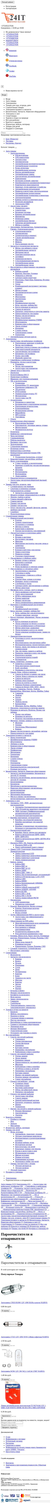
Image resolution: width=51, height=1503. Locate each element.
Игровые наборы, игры (24, 1142)
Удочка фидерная (22, 1043)
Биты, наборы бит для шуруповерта (29, 613)
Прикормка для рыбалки (25, 1050)
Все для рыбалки (12, 1035)
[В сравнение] (14, 1311)
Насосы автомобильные (25, 172)
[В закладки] (11, 1311)
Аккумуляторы (21, 1113)
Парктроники (20, 179)
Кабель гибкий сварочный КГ (27, 887)
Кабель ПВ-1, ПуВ (22, 894)
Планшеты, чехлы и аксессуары (23, 362)
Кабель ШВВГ (21, 881)
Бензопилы (14, 784)
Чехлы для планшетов (24, 366)
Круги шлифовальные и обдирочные (30, 626)
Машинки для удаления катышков (24, 379)
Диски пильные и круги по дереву (29, 630)
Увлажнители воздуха (24, 430)
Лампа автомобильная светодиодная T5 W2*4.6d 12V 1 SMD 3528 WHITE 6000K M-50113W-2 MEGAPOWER (23, 1407)
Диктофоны (20, 417)
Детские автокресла (23, 1166)
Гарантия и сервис (13, 1445)
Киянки (18, 729)
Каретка (18, 982)
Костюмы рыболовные (24, 1088)
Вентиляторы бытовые (24, 423)
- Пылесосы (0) (30, 1191)
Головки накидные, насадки (26, 615)
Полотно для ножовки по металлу (29, 719)
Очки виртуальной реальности (27, 349)
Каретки (18, 974)
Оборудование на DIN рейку (22, 921)
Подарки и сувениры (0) (38, 1228)
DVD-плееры (20, 392)
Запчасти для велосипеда (20, 957)
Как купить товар (13, 1452)
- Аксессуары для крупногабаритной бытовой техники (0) (25, 1215)
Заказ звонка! (18, 32)
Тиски (17, 284)
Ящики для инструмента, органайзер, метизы (28, 731)
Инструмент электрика (19, 951)
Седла (17, 967)
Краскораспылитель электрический (24, 767)
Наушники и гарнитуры (25, 402)
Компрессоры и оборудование (27, 324)
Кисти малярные (22, 565)
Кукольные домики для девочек (28, 1149)
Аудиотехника (16, 400)
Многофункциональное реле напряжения (32, 923)
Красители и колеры (23, 655)
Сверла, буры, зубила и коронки (23, 672)
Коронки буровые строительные (28, 685)
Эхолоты (18, 1115)
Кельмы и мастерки (23, 537)
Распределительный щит (20, 830)
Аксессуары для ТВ (23, 398)
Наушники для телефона (25, 354)
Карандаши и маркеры (24, 529)
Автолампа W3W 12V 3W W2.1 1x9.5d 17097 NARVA (23, 1371)
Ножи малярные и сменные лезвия (29, 567)
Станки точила (21, 330)
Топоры (18, 725)
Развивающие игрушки (24, 1159)
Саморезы (19, 693)
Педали (18, 963)
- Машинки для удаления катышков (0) (24, 1194)
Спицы (18, 986)
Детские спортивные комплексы (28, 1136)
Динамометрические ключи (26, 292)
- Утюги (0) (37, 1197)
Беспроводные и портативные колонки (31, 404)
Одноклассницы (15, 61)
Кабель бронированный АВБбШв (29, 883)
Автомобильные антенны (25, 170)
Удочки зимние (21, 1056)
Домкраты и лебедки (23, 276)
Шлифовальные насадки (25, 303)
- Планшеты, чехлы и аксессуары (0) (27, 1188)
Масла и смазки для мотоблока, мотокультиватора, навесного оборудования (28, 798)
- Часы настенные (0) (35, 1201)
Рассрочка (10, 1443)
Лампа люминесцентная (25, 860)
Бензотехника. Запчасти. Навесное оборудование (26, 771)
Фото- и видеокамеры (19, 461)
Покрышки (19, 965)
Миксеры (19, 541)
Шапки (18, 1105)
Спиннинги (20, 1039)
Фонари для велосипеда (20, 993)
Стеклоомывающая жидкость (27, 261)
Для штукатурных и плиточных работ (25, 533)
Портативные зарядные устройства (29, 343)
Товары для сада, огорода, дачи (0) (15, 1218)
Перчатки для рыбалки (24, 1092)
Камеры (18, 959)
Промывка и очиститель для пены (29, 670)
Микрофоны (20, 413)
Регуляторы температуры (25, 925)
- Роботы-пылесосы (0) (27, 1203)
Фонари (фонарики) (18, 1029)
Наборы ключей (21, 271)
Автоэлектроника (17, 153)
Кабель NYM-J (21, 885)
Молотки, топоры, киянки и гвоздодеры (26, 721)
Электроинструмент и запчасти (18, 735)
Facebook (12, 66)
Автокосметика (21, 233)
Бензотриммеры (16, 782)
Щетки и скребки (22, 225)
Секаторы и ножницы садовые (22, 489)
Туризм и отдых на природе (17, 1010)
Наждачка (19, 301)
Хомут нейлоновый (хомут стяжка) (29, 847)
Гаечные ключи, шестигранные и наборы (32, 586)
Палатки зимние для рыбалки (27, 1077)
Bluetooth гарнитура (23, 358)
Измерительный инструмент (22, 518)
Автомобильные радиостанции (27, 193)
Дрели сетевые (21, 326)
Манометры (20, 216)
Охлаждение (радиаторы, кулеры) (28, 457)
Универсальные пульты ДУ (26, 394)
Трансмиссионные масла (25, 254)
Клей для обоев (21, 668)
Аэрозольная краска (23, 231)
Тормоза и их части (23, 978)
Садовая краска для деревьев (22, 486)
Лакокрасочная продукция (21, 636)
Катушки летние (22, 1048)
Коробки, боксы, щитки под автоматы (30, 832)
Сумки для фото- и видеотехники (28, 463)
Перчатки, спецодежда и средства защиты (32, 311)
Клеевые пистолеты (18, 769)
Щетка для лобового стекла (26, 248)
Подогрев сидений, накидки (26, 181)
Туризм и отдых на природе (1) (27, 1224)
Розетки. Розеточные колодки (27, 908)
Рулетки (18, 520)
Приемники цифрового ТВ (26, 387)
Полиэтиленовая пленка (20, 514)
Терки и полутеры (22, 552)
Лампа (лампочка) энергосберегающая (30, 856)
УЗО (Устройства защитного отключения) (32, 809)
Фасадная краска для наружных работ (30, 643)
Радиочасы (14, 432)
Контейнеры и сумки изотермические (25, 1022)
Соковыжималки (17, 438)
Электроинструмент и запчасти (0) (15, 1220)
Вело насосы (15, 997)
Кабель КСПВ (21, 891)
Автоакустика (21, 160)
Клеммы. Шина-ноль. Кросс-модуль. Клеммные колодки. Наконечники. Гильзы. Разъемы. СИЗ (29, 937)
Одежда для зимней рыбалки (22, 1094)
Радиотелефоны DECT (19, 375)
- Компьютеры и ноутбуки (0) (35, 1207)
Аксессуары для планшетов (26, 368)
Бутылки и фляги (17, 991)
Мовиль (18, 242)
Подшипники (20, 972)
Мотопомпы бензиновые (20, 794)
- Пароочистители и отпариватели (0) (31, 1214)
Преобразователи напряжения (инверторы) (32, 183)
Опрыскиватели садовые (20, 491)
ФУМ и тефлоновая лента (25, 596)
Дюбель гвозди (21, 702)
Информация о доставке (15, 1439)
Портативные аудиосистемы (26, 406)
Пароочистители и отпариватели (23, 478)
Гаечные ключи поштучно (25, 278)
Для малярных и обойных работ (23, 558)
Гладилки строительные (25, 556)
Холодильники (16, 444)
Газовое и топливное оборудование (24, 1024)
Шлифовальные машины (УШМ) (28, 320)
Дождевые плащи (22, 1086)
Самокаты (14, 1001)
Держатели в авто (22, 208)
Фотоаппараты (21, 472)
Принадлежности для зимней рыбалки (30, 1062)
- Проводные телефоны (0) (33, 1193)
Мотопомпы (15, 752)
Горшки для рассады (18, 505)
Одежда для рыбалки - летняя (22, 1081)
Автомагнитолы (21, 162)
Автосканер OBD (22, 204)
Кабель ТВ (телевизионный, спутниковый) (32, 875)
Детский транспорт (18, 1170)
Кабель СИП (20, 879)
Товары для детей (13, 1130)
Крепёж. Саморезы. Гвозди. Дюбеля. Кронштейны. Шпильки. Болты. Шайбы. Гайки (29, 690)
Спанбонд (14, 512)
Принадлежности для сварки (27, 314)
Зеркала (13, 1123)
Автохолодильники (23, 198)
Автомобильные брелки (25, 221)
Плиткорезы (20, 548)
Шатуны (18, 980)
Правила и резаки (22, 554)
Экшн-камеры (21, 476)
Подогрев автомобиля (24, 202)
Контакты (10, 1463)
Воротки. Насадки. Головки (26, 273)
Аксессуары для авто (18, 206)
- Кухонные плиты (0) (13, 1207)
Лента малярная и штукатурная (27, 592)
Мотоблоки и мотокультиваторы (23, 786)
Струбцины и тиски (23, 584)
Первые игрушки (22, 1157)
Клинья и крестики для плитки (27, 550)
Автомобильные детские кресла (23, 337)
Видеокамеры (20, 474)
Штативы (19, 470)
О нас (8, 1437)
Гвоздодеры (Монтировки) (26, 727)
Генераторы (20, 335)
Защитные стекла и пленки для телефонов (32, 347)
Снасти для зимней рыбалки (21, 1054)
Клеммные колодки (23, 944)
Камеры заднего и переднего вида (29, 200)
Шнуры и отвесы (22, 527)
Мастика (18, 240)
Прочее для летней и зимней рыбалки (25, 1109)
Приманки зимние (22, 1060)
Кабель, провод (16, 862)
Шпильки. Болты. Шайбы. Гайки (28, 706)
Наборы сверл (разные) (24, 681)
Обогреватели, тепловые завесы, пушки (31, 425)
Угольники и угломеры (24, 524)
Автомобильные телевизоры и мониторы (32, 195)
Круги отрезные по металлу (26, 307)
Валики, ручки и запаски (25, 560)
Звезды (18, 984)
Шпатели (19, 535)
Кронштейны (20, 704)
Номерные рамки (22, 219)
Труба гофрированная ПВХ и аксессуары (27, 915)
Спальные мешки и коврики (21, 1018)
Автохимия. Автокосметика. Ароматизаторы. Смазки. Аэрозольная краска (28, 228)
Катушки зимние (22, 1073)
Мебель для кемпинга (19, 1014)
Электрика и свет (13, 801)
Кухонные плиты (17, 449)
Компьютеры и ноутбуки (20, 451)
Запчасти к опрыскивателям (26, 493)
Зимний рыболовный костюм (27, 1100)
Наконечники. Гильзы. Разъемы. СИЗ (30, 946)
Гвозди (18, 697)
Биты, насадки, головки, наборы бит (25, 611)
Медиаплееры (20, 396)
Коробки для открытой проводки (28, 820)
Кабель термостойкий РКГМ (26, 898)
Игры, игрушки (16, 1132)
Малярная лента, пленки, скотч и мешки (26, 590)
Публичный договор (14, 1441)
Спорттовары (11, 953)
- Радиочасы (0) (35, 1199)
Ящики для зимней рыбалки (26, 1075)
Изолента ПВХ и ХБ (23, 845)
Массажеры (15, 1126)
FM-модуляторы (21, 155)
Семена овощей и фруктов (21, 499)
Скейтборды (15, 1003)
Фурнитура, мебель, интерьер (18, 1128)
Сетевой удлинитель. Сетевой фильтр (25, 948)
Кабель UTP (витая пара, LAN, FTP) (29, 877)
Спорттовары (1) (7, 1224)
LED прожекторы (22, 902)
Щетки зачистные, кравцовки (27, 628)
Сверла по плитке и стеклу (26, 683)
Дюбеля (18, 695)
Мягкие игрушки (22, 1155)
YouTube (12, 76)
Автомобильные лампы (24, 174)
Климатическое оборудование (22, 421)
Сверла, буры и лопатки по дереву (29, 676)
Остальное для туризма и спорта (23, 1033)
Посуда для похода (18, 1020)
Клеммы (18, 940)
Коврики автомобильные (25, 214)
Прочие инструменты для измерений (30, 531)
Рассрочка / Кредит (13, 143)
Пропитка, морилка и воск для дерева (30, 653)
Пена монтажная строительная (27, 666)
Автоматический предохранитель (28, 816)
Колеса (18, 961)
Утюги (13, 419)
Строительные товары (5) (39, 1218)
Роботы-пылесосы (17, 440)
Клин (17, 976)
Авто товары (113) (8, 1184)
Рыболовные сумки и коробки (27, 1052)
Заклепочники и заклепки (25, 571)
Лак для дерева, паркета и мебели (28, 651)
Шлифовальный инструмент (26, 609)
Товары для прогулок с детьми (22, 1164)
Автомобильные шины (24, 263)
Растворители (20, 659)
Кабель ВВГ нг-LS (22, 868)
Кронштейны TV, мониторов (27, 385)
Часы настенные (17, 436)
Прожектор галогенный (25, 904)
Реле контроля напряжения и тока (29, 934)
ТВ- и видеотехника (18, 381)
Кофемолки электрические (21, 434)
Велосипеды (15, 955)
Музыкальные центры (24, 411)
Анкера (18, 700)
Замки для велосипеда (19, 999)
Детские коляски (22, 1168)
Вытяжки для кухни (18, 442)
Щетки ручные (21, 290)
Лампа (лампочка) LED (24, 854)
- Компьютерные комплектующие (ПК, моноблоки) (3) (24, 1210)
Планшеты (19, 364)
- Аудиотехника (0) (23, 1197)
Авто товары (11, 151)
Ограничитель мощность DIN (27, 932)
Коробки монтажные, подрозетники (25, 818)
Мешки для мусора (22, 600)
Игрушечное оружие (23, 1145)
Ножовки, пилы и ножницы (26, 581)
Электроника (11, 339)
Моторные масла (22, 252)
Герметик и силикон (23, 664)
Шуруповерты (21, 322)
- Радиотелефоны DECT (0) (20, 1192)
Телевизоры (20, 383)
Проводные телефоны (19, 377)
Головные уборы (22, 1083)
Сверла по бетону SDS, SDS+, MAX (30, 687)
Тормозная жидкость (23, 259)
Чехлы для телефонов (24, 345)
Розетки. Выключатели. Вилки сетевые (26, 906)
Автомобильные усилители (26, 166)
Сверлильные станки (23, 333)
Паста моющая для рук (24, 244)
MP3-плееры (20, 415)
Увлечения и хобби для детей (27, 1161)
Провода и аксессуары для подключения (31, 191)
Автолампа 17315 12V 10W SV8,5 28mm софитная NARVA (25, 1337)
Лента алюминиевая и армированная (30, 602)
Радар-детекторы (22, 168)
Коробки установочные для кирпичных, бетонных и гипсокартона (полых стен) (31, 827)
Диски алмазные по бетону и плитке (30, 624)
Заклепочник (20, 299)
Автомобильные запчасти (25, 250)
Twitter (11, 71)
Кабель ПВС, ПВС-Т (23, 872)
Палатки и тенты (17, 1016)
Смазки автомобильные (24, 238)
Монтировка (20, 297)
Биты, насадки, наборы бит (26, 305)
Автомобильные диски (24, 265)
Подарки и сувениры (14, 1172)
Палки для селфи (22, 356)
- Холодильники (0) (20, 1205)
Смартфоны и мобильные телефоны (25, 360)
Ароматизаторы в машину (25, 235)
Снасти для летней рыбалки (21, 1037)
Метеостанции (21, 427)
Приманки (19, 1045)
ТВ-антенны (20, 389)
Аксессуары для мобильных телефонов (26, 341)
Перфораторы (16, 750)
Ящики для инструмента (25, 316)
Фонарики (19, 328)
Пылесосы (14, 373)
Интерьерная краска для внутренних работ (32, 645)
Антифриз (19, 257)
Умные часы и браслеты (20, 370)
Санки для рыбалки (23, 1079)
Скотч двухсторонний (24, 594)
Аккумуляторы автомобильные (27, 176)
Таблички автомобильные (25, 223)
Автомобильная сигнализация (27, 189)
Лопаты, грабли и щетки (20, 497)
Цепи (17, 970)
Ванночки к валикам (23, 562)
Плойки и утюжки (17, 1119)
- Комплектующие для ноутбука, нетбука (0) (25, 1211)
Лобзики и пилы (17, 744)
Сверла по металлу (22, 309)
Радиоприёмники (22, 408)
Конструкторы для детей (25, 1147)
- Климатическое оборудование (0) (23, 1198)
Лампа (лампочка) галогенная (27, 858)
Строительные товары (15, 516)
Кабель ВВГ (20, 864)
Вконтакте (13, 56)
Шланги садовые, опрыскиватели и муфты (27, 495)
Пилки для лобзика (23, 714)
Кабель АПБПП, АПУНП (25, 889)
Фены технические (23, 318)
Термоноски (20, 1107)
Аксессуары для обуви (24, 1096)
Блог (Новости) (12, 139)
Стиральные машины (19, 446)
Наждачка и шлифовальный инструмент (26, 605)
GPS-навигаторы (22, 157)
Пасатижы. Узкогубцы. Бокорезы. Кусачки (32, 280)
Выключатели (20, 910)
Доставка (9, 141)
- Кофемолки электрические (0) (23, 1200)
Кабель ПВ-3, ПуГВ (23, 896)
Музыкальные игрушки (24, 1153)
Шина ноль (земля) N (23, 942)
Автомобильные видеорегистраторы (30, 164)
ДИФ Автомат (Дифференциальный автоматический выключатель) (30, 812)
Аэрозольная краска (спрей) (26, 657)
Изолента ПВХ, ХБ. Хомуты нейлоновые (27, 843)
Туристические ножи (19, 1031)
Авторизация (11, 8)
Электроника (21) (23, 1184)
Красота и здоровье (13, 1117)
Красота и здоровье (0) (20, 1226)
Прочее (18, 989)
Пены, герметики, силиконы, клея (24, 662)
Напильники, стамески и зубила (28, 575)
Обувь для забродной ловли (26, 1090)
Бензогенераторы (17, 792)
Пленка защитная (22, 598)
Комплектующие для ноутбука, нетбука (26, 459)
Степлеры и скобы (22, 573)
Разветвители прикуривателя (27, 185)
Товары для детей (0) (19, 1228)
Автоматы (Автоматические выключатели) (32, 807)
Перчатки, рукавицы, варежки (27, 1102)
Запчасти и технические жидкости (24, 246)
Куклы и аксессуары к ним (26, 1151)
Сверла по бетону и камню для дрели (30, 674)
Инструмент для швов (24, 539)
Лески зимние (21, 1058)
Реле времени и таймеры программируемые (25, 928)
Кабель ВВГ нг (21, 866)
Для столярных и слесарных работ (24, 569)
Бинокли (14, 1012)
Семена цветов (16, 501)
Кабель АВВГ (20, 870)
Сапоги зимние (21, 1098)
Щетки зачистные (22, 588)
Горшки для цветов (18, 503)
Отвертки (19, 282)
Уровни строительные (24, 522)
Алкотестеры (20, 210)
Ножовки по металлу (23, 716)
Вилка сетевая (21, 913)
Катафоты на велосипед (20, 995)
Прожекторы (15, 900)
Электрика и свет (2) (31, 1222)
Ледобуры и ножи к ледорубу (27, 1069)
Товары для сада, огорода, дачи (18, 484)
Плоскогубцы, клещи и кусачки (28, 579)
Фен (12, 1121)
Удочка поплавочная (23, 1041)
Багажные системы (23, 212)
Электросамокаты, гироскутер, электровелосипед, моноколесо (23, 1006)
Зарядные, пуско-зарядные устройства (30, 187)
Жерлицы (19, 1064)
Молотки (19, 295)
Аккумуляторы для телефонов (27, 351)
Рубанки (13, 761)
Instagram (12, 51)
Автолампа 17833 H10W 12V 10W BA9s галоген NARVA (24, 1303)
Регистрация (11, 6)
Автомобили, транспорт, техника (28, 1134)
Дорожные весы (16, 1026)
